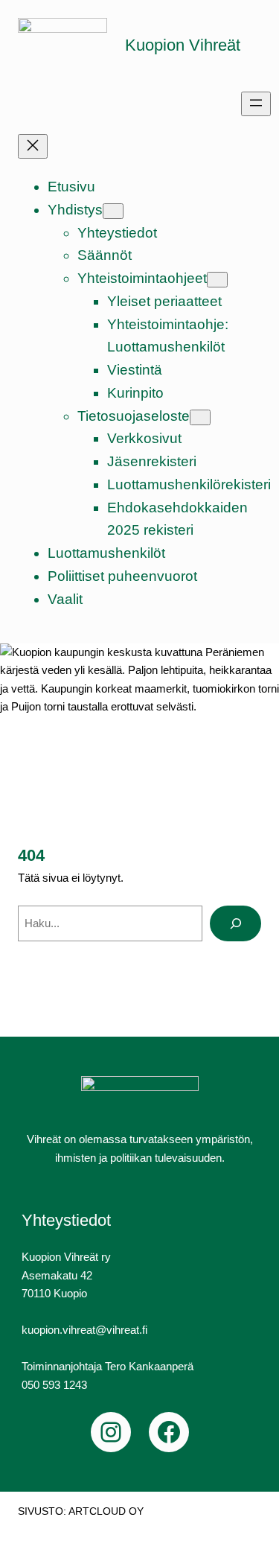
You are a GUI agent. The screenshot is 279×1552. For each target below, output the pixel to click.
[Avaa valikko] (256, 104)
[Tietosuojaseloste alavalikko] (200, 417)
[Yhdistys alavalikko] (113, 211)
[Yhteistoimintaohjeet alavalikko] (217, 279)
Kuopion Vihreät (182, 45)
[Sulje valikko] (33, 146)
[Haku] (235, 923)
